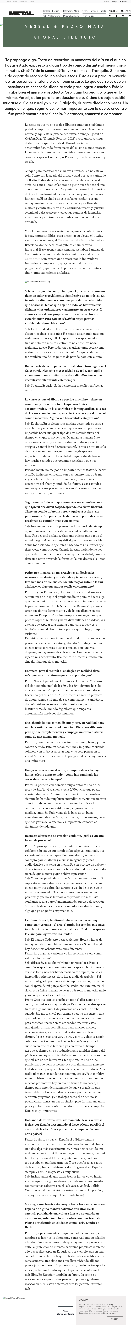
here (114, 1313)
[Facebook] (116, 16)
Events (103, 11)
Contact (31, 1)
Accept (115, 1319)
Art (44, 16)
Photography (53, 16)
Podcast (125, 11)
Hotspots (94, 11)
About (9, 1)
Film (85, 16)
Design (66, 16)
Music (91, 16)
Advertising (23, 1)
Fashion (47, 11)
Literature (68, 11)
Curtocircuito (33, 259)
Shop (15, 1)
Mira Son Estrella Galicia (74, 240)
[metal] (21, 13)
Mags (76, 11)
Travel (85, 11)
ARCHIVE (113, 11)
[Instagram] (123, 16)
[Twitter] (110, 16)
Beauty (55, 11)
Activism (75, 16)
